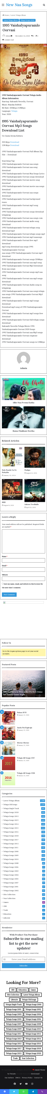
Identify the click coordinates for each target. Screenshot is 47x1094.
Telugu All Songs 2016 (26, 773)
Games (6, 902)
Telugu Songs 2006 (10, 867)
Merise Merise (23, 743)
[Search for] (44, 5)
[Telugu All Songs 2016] (8, 778)
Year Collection (9, 898)
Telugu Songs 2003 (10, 871)
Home (6, 15)
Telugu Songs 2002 (11, 891)
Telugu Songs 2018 (10, 836)
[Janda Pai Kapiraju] (8, 733)
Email (4, 566)
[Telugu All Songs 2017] (8, 763)
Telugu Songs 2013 (10, 816)
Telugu (14, 111)
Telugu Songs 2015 (10, 828)
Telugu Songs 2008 (10, 863)
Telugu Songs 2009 (10, 855)
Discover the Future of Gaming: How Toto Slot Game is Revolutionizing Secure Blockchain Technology (23, 692)
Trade (5, 910)
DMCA (17, 1078)
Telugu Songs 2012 (11, 844)
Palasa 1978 (21, 712)
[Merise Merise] (8, 748)
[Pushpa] (34, 457)
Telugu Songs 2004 (10, 875)
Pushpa (27, 470)
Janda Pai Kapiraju (24, 728)
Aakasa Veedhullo (31, 504)
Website (5, 575)
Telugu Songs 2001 (10, 887)
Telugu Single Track (11, 808)
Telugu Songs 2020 (27, 20)
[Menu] (3, 5)
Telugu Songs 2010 (10, 859)
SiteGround (35, 1074)
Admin (8, 36)
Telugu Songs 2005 (10, 879)
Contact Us (38, 1078)
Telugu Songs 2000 (10, 851)
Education (7, 914)
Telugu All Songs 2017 (26, 758)
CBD (5, 906)
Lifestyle (6, 918)
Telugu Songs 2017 (10, 840)
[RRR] (12, 489)
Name (4, 556)
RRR (4, 502)
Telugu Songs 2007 (10, 883)
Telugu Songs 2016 (10, 832)
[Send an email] (11, 36)
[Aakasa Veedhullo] (34, 490)
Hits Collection (9, 894)
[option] (23, 683)
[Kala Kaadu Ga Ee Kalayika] (12, 457)
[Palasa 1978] (8, 718)
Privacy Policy (27, 1078)
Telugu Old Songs (10, 804)
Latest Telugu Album (18, 15)
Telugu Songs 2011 (10, 847)
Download (14, 142)
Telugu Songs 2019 (10, 820)
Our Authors (9, 1078)
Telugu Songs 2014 (10, 824)
